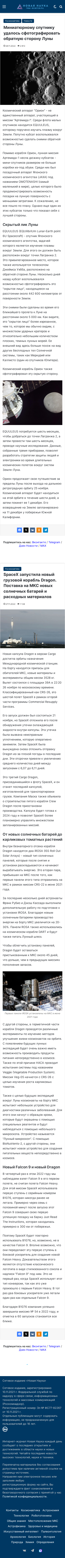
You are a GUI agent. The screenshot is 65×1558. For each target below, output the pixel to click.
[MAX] (40, 1551)
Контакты (12, 1510)
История (49, 1536)
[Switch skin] (55, 7)
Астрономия (50, 1510)
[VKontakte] (32, 530)
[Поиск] (60, 7)
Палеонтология (51, 1531)
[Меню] (4, 7)
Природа (17, 1542)
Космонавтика (12, 21)
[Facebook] (19, 530)
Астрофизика (17, 1526)
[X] (26, 530)
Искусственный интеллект (21, 1531)
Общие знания (16, 1520)
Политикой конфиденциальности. (24, 1496)
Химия (30, 1542)
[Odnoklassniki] (39, 530)
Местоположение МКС (43, 1520)
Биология (34, 1536)
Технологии (21, 1515)
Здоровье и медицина (42, 1526)
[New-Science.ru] (32, 6)
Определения (45, 1542)
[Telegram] (45, 530)
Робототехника (42, 1515)
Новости (28, 21)
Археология (18, 1536)
